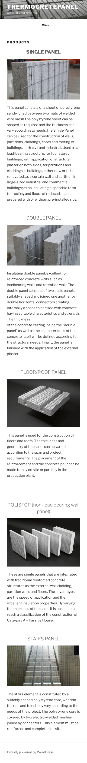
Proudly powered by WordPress (30, 752)
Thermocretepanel (43, 6)
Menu (46, 25)
